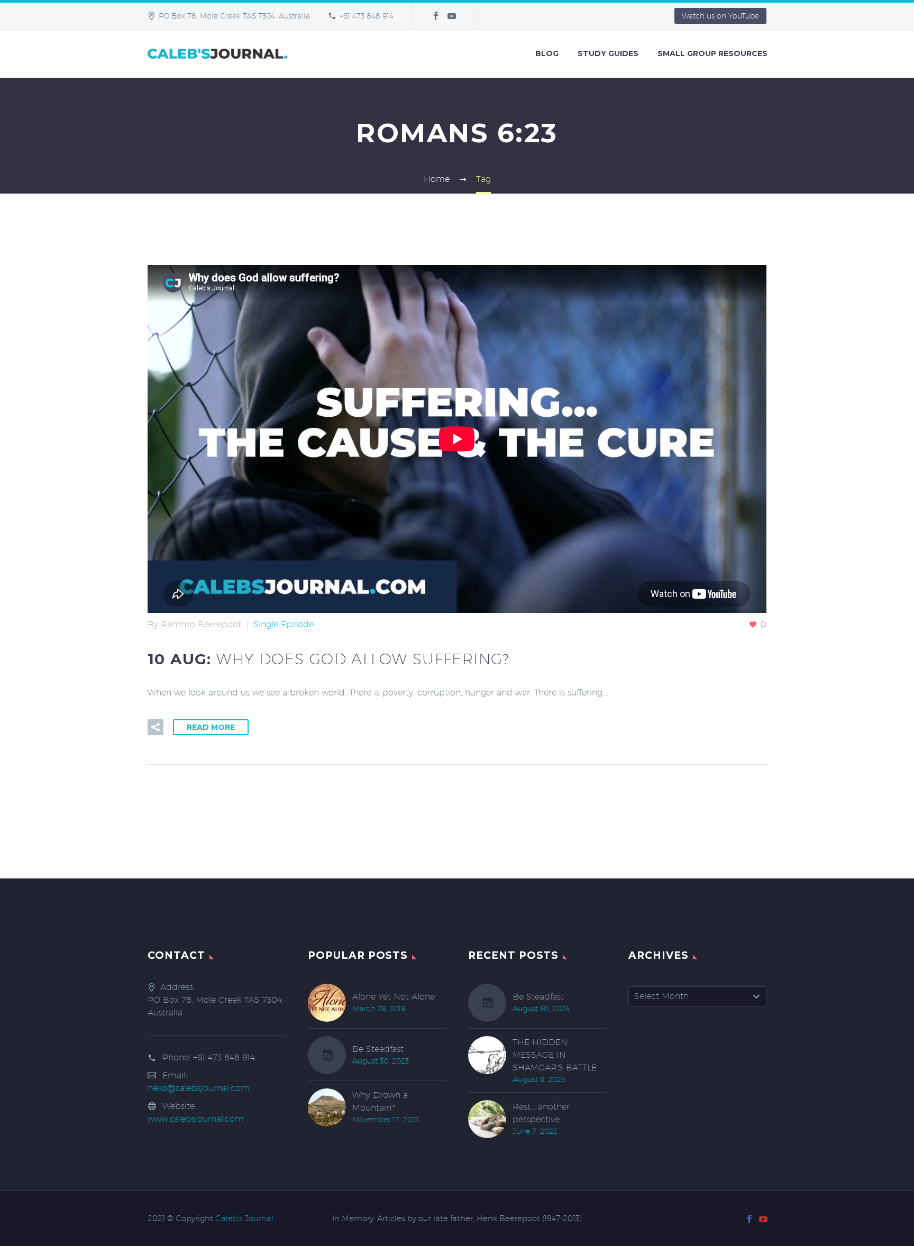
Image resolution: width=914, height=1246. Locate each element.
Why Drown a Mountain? (380, 1101)
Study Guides (608, 53)
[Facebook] (436, 16)
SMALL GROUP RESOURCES (712, 53)
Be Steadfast (378, 1049)
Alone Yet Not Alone (393, 997)
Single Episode (283, 624)
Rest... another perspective (541, 1113)
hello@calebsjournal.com (199, 1088)
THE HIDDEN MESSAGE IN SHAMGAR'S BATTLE (555, 1055)
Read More (211, 727)
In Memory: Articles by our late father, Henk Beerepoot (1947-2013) (457, 1219)
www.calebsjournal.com (196, 1119)
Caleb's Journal (244, 1218)
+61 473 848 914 (367, 16)
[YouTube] (452, 16)
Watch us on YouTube (720, 16)
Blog (547, 53)
